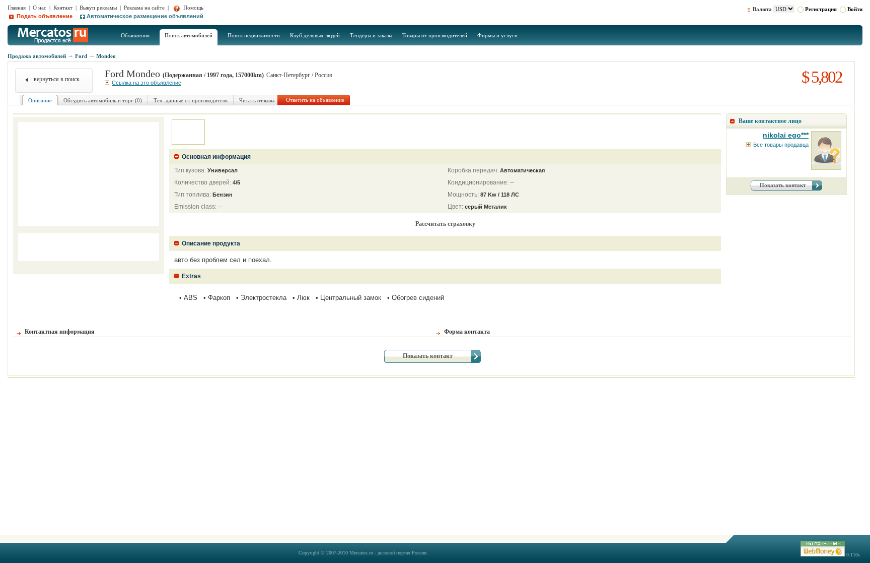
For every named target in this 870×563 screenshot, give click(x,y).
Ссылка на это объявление (146, 83)
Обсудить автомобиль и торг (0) (102, 100)
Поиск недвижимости (254, 35)
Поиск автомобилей (188, 35)
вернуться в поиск (57, 79)
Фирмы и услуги (497, 35)
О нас (39, 8)
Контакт (62, 8)
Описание (40, 100)
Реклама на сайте (144, 8)
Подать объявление (43, 16)
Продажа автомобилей (37, 56)
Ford (81, 56)
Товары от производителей (434, 35)
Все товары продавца (781, 145)
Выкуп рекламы (98, 8)
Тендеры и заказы (371, 35)
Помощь (192, 8)
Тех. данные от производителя (191, 100)
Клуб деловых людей (315, 35)
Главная (17, 8)
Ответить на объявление (315, 100)
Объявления (135, 35)
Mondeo (106, 56)
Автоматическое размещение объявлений (145, 16)
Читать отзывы (256, 100)
